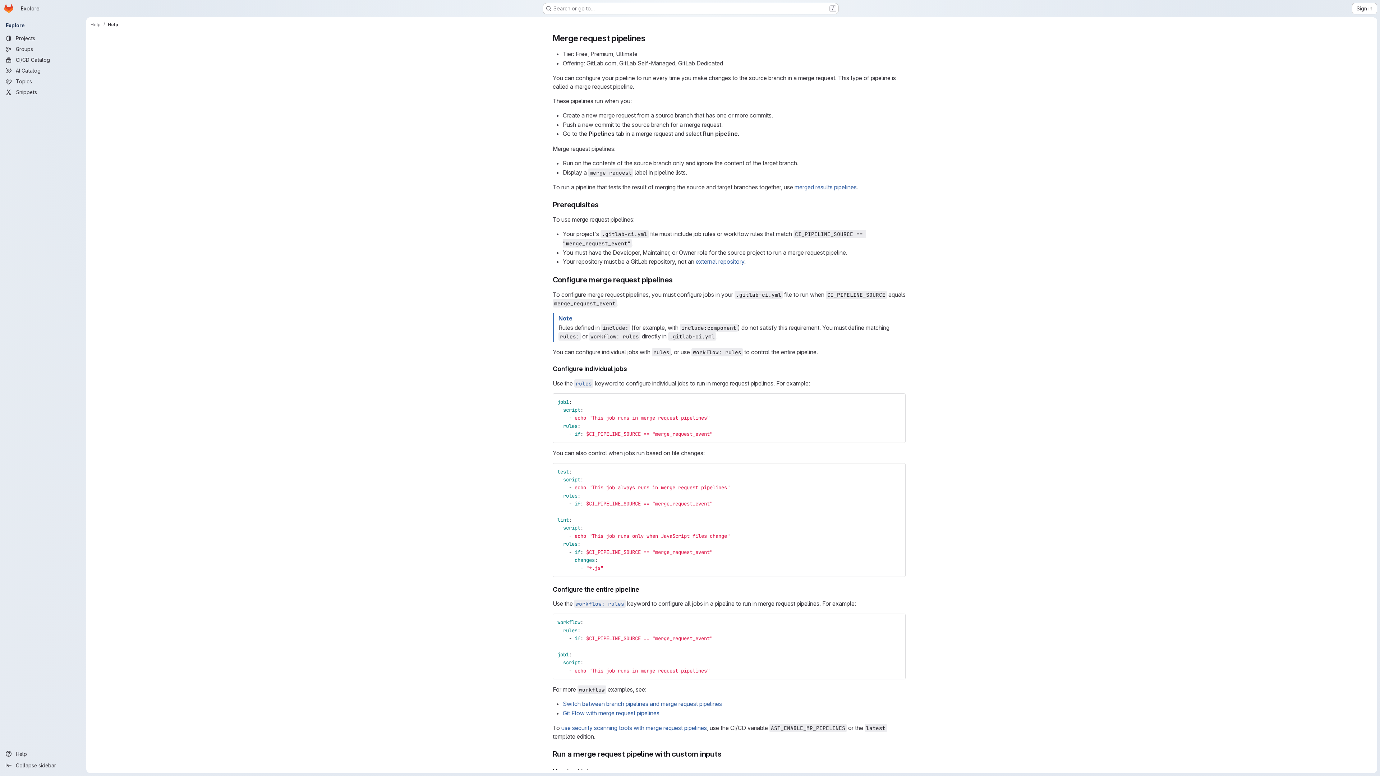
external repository (720, 261)
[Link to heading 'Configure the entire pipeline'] (643, 589)
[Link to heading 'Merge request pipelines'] (650, 38)
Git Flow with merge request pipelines (611, 713)
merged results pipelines (826, 187)
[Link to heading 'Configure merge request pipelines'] (677, 279)
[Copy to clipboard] (897, 402)
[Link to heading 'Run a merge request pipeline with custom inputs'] (726, 753)
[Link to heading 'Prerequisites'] (603, 204)
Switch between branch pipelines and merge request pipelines (642, 703)
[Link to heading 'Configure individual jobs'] (630, 369)
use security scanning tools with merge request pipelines (634, 727)
